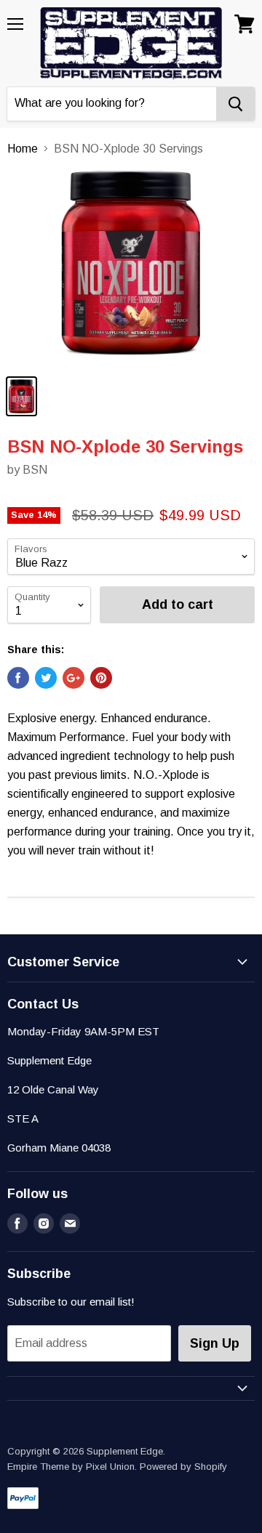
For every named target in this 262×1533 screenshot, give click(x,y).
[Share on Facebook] (18, 678)
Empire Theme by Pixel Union (71, 1466)
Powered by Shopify (183, 1466)
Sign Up (214, 1343)
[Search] (235, 104)
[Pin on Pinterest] (101, 678)
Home (22, 148)
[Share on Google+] (73, 678)
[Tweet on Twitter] (46, 678)
